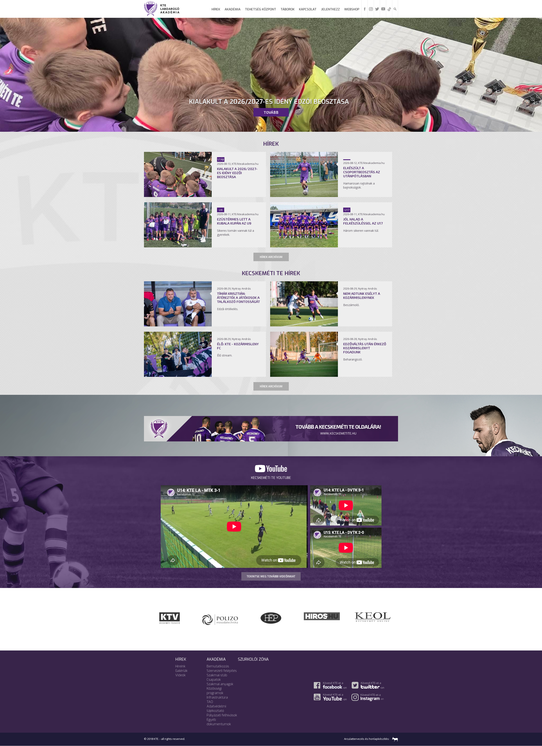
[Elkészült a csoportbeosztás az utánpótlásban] (304, 195)
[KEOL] (169, 616)
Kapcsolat (308, 9)
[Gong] (373, 617)
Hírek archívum (271, 257)
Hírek (216, 9)
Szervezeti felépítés (222, 670)
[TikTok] (389, 8)
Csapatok (214, 679)
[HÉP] (271, 617)
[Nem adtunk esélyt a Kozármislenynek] (304, 325)
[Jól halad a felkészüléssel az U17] (304, 246)
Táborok (288, 9)
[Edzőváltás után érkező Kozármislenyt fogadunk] (304, 375)
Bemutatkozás (218, 666)
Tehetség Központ (260, 9)
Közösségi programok (215, 690)
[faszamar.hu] (394, 739)
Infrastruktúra (217, 697)
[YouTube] (383, 8)
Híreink (180, 666)
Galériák (181, 670)
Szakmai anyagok (220, 684)
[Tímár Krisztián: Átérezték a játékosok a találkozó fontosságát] (178, 325)
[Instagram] (371, 8)
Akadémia (233, 9)
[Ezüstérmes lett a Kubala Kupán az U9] (178, 246)
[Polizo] (322, 618)
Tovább (271, 112)
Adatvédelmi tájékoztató (216, 708)
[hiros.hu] (220, 616)
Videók (180, 675)
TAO (210, 702)
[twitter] (377, 8)
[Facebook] (365, 8)
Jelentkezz (330, 9)
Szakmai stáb (217, 675)
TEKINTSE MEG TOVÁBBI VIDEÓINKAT (271, 576)
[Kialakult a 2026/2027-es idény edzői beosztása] (178, 195)
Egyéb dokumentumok (219, 721)
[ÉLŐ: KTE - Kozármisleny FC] (178, 375)
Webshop (351, 9)
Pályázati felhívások (222, 715)
